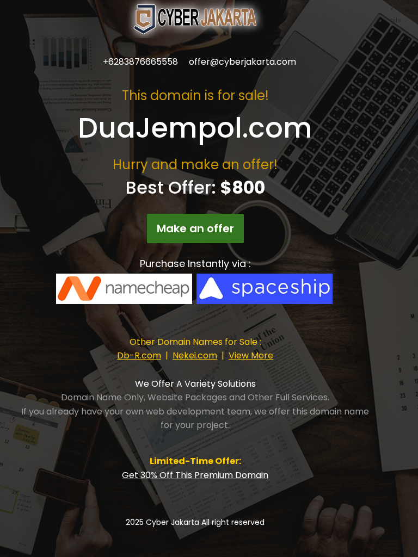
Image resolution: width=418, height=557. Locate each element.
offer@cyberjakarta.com (242, 61)
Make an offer (195, 228)
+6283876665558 (140, 61)
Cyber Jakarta (172, 522)
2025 (136, 522)
